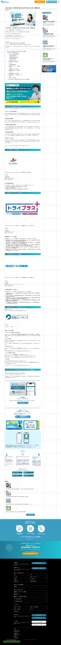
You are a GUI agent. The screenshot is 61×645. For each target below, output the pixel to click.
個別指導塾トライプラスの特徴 (13, 69)
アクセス (10, 63)
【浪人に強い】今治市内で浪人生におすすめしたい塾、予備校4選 (16, 51)
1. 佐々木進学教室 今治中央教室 (13, 61)
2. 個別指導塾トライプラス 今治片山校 (14, 66)
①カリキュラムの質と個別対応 (13, 54)
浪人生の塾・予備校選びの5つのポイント (14, 52)
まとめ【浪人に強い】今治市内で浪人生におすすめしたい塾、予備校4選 (18, 79)
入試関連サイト (16, 633)
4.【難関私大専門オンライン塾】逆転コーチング (15, 75)
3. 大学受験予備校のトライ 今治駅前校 (14, 70)
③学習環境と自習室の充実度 (13, 57)
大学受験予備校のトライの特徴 (13, 73)
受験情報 (6, 9)
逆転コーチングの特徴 (12, 77)
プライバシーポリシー (16, 629)
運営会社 (15, 628)
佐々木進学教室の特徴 (12, 64)
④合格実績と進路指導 (12, 58)
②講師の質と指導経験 (12, 55)
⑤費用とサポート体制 (12, 60)
